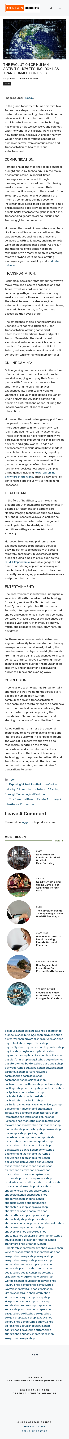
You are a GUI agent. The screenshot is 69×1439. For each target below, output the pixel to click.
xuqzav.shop (28, 1309)
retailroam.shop (34, 1182)
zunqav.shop (30, 1334)
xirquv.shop (43, 1293)
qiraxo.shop (12, 1153)
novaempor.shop (15, 1133)
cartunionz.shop (15, 1104)
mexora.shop (13, 1125)
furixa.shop (12, 1112)
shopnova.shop (37, 1219)
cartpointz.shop (54, 1088)
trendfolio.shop (46, 1239)
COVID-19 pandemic (17, 562)
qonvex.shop (45, 1161)
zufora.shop (43, 1330)
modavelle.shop (15, 1129)
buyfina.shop (13, 1051)
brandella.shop (14, 1035)
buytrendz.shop (53, 1063)
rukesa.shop (43, 1186)
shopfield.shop (35, 1198)
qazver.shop (33, 1137)
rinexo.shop (27, 1186)
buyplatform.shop (16, 1059)
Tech (7, 84)
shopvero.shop (14, 1227)
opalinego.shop (36, 1133)
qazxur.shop (12, 1145)
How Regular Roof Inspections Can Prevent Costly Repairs (50, 968)
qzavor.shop (42, 1170)
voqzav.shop (29, 1264)
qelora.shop (43, 1145)
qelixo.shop (28, 1145)
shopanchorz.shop (16, 1190)
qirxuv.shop (12, 1157)
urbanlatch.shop (15, 1248)
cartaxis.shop (13, 1075)
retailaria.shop (14, 1182)
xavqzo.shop (45, 1284)
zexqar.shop (43, 1313)
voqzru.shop (45, 1268)
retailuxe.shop (54, 1182)
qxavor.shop (28, 1166)
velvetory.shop (14, 1252)
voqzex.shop (13, 1268)
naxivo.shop (53, 1129)
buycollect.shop (15, 1043)
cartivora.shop (14, 1084)
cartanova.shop (15, 1071)
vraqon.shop (13, 1276)
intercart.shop (48, 1112)
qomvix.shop (28, 1161)
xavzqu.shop (29, 1289)
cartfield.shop (37, 1079)
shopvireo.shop (36, 1231)
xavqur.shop (28, 1284)
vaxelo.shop (55, 1248)
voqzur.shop (12, 1272)
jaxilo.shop (32, 1116)
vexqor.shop (12, 1260)
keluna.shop (47, 1116)
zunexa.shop (13, 1334)
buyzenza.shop (35, 1067)
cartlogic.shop (14, 1088)
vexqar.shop (12, 1256)
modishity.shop (35, 1129)
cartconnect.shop (16, 1079)
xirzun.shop (27, 1301)
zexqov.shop (44, 1317)
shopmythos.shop (16, 1215)
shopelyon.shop (15, 1198)
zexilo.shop (28, 1313)
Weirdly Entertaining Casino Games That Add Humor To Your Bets (48, 886)
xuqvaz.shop (44, 1305)
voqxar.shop (12, 1264)
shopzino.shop (14, 1235)
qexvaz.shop (30, 1149)
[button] (51, 8)
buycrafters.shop (37, 1043)
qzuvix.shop (29, 1178)
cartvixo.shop (34, 1104)
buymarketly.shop (16, 1055)
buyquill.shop (36, 1059)
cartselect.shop (15, 1096)
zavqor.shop (12, 1313)
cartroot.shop (35, 1092)
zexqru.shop (12, 1321)
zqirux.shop (27, 1325)
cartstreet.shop (36, 1096)
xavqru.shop (12, 1284)
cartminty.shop (33, 1088)
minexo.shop (30, 1125)
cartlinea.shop (53, 1084)
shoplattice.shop (15, 1211)
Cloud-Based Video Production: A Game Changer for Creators (49, 995)
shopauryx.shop (39, 1190)
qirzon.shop (27, 1157)
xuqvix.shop (12, 1309)
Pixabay (28, 97)
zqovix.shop (27, 1330)
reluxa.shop (44, 1178)
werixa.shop (45, 1276)
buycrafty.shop (14, 1047)
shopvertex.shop (15, 1231)
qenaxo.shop (13, 1149)
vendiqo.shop (51, 1252)
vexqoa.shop (45, 1256)
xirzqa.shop (12, 1301)
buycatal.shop (34, 1039)
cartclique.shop (33, 1075)
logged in (27, 822)
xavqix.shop (48, 1280)
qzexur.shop (12, 1174)
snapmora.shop (52, 1235)
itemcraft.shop (14, 1116)
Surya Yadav (9, 78)
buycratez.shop (54, 1047)
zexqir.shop (28, 1317)
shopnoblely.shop (16, 1219)
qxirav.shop (12, 1170)
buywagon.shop (15, 1067)
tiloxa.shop (29, 1239)
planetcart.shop (15, 1137)
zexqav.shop (13, 1317)
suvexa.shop (13, 1239)
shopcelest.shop (15, 1194)
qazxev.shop (30, 1141)
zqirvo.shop (42, 1325)
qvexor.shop (12, 1166)
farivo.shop (27, 1108)
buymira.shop (36, 1055)
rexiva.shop (12, 1186)
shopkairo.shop (38, 1207)
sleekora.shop (33, 1235)
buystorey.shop (15, 1063)
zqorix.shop (12, 1330)
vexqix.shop (28, 1256)
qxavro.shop (44, 1166)
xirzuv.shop (42, 1301)
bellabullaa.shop (35, 1030)
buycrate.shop (34, 1047)
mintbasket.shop (50, 1125)
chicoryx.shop (53, 1104)
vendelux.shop (33, 1252)
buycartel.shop (14, 1039)
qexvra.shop (46, 1149)
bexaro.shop (54, 1030)
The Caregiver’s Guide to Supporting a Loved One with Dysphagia (49, 913)
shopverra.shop (34, 1227)
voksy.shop (45, 1260)
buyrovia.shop (55, 1059)
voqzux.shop (29, 1272)
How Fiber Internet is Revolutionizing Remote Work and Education (48, 941)
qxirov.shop (27, 1170)
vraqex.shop (45, 1272)
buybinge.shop (33, 1035)
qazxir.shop (45, 1141)
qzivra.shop (28, 1174)
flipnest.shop (43, 1108)
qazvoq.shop (13, 1141)
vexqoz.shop (29, 1260)
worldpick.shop (14, 1280)
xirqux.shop (12, 1297)
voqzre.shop (29, 1268)
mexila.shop (52, 1120)
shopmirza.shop (37, 1211)
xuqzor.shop (44, 1309)
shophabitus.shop (16, 1207)
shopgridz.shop (36, 1202)
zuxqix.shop (27, 1338)
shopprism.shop (34, 1223)
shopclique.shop (37, 1194)
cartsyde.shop (14, 1100)
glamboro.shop (29, 1112)
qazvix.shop (49, 1137)
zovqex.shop (29, 1321)
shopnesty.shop (38, 1215)
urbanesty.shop (36, 1243)
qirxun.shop (42, 1153)
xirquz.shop (27, 1297)
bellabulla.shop (14, 1030)
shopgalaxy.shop (15, 1202)
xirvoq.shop (42, 1297)
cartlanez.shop (33, 1084)
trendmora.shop (15, 1243)
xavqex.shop (33, 1280)
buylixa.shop (47, 1051)
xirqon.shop (12, 1293)
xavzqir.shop (13, 1289)
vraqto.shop (29, 1276)
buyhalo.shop (30, 1051)
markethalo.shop (34, 1120)
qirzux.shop (12, 1161)
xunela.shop (12, 1305)
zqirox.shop (12, 1325)
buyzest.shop (54, 1067)
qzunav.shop (13, 1178)
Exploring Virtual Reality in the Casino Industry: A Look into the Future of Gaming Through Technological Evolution (32, 789)
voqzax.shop (45, 1264)
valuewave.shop (36, 1248)
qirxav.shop (27, 1153)
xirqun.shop (27, 1293)
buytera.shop (33, 1063)
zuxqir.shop (12, 1338)
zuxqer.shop (46, 1334)
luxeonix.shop (13, 1120)
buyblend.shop (52, 1035)
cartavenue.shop (36, 1071)
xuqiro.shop (28, 1305)
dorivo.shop (12, 1108)
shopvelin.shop (54, 1223)
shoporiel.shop (14, 1223)
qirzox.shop (42, 1157)
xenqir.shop (45, 1289)
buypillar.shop (55, 1055)
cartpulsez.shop (15, 1092)
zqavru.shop (45, 1321)
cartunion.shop (33, 1100)
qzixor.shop (43, 1174)
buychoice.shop (53, 1039)
